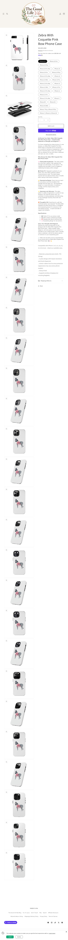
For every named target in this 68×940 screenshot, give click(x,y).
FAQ (40, 912)
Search (45, 912)
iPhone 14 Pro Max (45, 76)
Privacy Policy (43, 916)
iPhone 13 (57, 76)
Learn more (52, 933)
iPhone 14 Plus (56, 72)
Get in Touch (34, 912)
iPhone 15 (42, 61)
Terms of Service (53, 916)
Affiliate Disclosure (53, 912)
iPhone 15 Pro (54, 61)
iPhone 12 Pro (56, 87)
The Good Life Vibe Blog (14, 912)
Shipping (40, 50)
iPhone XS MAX (44, 105)
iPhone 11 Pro (44, 94)
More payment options (51, 134)
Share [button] (41, 286)
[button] (3, 14)
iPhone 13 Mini (44, 80)
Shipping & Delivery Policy (31, 916)
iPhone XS (52, 102)
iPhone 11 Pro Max (45, 98)
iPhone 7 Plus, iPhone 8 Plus (48, 109)
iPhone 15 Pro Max (45, 68)
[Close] (66, 932)
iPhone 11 (57, 91)
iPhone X (56, 98)
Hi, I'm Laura (26, 912)
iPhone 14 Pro (44, 72)
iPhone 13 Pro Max (45, 83)
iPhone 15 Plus (44, 65)
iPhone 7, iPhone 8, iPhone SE (48, 113)
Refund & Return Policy (17, 916)
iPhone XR (43, 102)
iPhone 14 (57, 68)
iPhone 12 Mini (44, 87)
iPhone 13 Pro (56, 80)
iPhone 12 (57, 83)
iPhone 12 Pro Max (45, 91)
